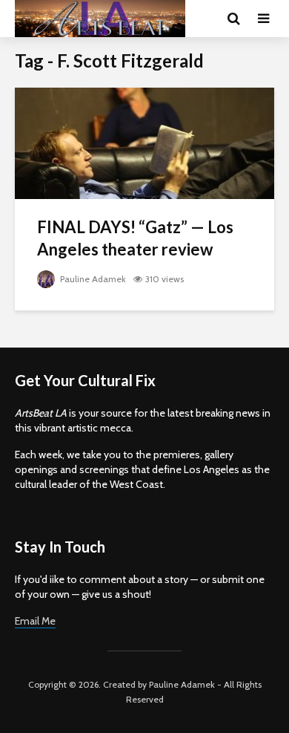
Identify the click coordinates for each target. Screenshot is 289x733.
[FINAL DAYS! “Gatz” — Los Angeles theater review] (144, 142)
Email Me (35, 621)
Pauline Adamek (92, 278)
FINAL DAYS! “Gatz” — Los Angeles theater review (135, 238)
